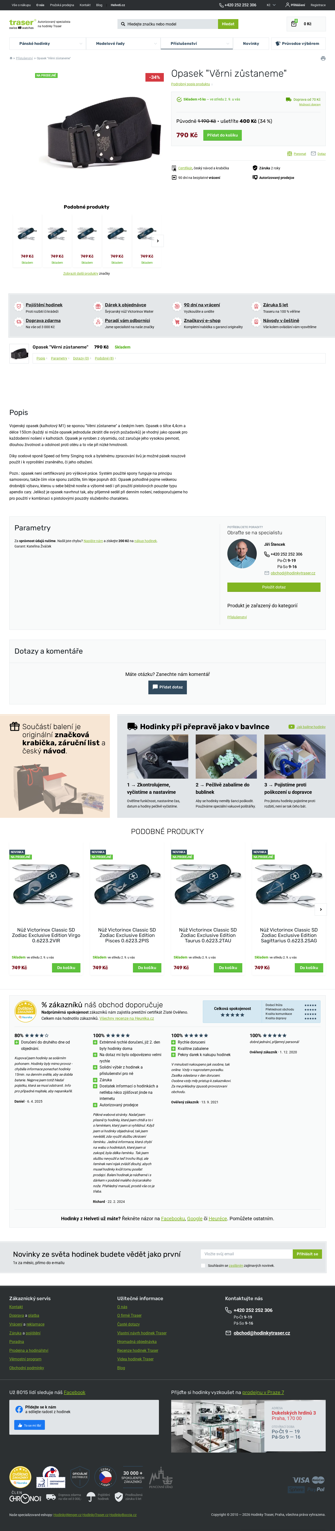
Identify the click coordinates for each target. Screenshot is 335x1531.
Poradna (16, 1341)
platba (33, 1315)
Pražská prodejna (62, 5)
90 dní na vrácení (202, 305)
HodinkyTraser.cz (95, 1515)
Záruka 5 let (275, 305)
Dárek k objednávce (125, 305)
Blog (99, 5)
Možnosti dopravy (310, 104)
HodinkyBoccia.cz (123, 1515)
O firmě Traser (129, 1315)
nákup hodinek (145, 541)
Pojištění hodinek (44, 305)
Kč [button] (269, 5)
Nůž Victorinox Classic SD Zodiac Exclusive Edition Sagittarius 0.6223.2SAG (289, 935)
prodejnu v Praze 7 (263, 1392)
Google (195, 1218)
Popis (42, 358)
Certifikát (185, 168)
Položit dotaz (274, 587)
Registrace (318, 5)
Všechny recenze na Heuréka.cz (127, 1018)
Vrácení (15, 1324)
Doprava (16, 1315)
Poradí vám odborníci (127, 320)
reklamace (35, 1324)
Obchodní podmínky (26, 1368)
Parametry (60, 358)
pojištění (33, 1333)
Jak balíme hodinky (311, 727)
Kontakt (85, 5)
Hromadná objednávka (137, 1341)
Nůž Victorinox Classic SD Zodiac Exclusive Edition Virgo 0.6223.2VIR (46, 935)
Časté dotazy (128, 1324)
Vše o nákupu (21, 5)
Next (158, 241)
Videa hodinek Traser (135, 1359)
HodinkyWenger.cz (67, 1515)
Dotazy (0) (82, 358)
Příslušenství (24, 58)
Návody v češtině (281, 320)
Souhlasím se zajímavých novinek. (241, 1266)
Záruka (15, 1333)
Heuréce (218, 1218)
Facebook (74, 1392)
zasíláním (236, 1266)
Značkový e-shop (202, 320)
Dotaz (322, 154)
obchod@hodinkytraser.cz (293, 573)
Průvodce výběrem (300, 43)
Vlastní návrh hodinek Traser (142, 1333)
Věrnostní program (25, 1359)
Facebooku (173, 1218)
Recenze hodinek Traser (137, 1350)
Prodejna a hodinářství (28, 1350)
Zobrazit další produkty (80, 273)
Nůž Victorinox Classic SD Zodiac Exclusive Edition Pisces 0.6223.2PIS (127, 935)
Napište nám (93, 541)
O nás (122, 1307)
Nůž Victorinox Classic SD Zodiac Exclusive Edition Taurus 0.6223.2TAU (208, 935)
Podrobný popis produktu (192, 84)
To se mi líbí (32, 1425)
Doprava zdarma (43, 320)
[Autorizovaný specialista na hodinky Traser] (22, 24)
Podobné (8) (105, 358)
